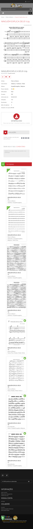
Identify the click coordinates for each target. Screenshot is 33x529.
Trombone (18, 83)
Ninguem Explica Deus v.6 (14, 424)
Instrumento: (4, 83)
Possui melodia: (4, 89)
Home (2, 17)
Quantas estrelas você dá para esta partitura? (11, 138)
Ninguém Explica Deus (14, 235)
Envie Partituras (5, 510)
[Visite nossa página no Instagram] (2, 475)
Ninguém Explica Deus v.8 (14, 386)
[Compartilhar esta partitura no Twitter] (9, 76)
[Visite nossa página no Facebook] (6, 475)
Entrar (3, 501)
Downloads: (4, 102)
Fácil (12, 91)
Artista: (2, 81)
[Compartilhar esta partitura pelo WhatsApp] (2, 76)
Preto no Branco (9, 17)
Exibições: (3, 99)
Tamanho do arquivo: (6, 107)
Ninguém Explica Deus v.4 (14, 198)
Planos (3, 507)
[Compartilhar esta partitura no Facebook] (6, 76)
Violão (23, 83)
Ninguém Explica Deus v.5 (14, 348)
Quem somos (4, 492)
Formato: (3, 94)
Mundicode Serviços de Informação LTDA (18, 522)
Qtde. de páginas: (5, 105)
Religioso (23, 86)
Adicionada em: (4, 97)
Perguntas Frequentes (6, 494)
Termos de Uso (4, 495)
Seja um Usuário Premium (7, 509)
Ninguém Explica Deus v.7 (14, 461)
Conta (27, 1)
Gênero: (3, 86)
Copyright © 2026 (5, 520)
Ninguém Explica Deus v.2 (14, 273)
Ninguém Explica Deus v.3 (14, 311)
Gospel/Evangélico (15, 86)
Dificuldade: (4, 91)
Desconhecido (11, 426)
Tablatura (13, 83)
